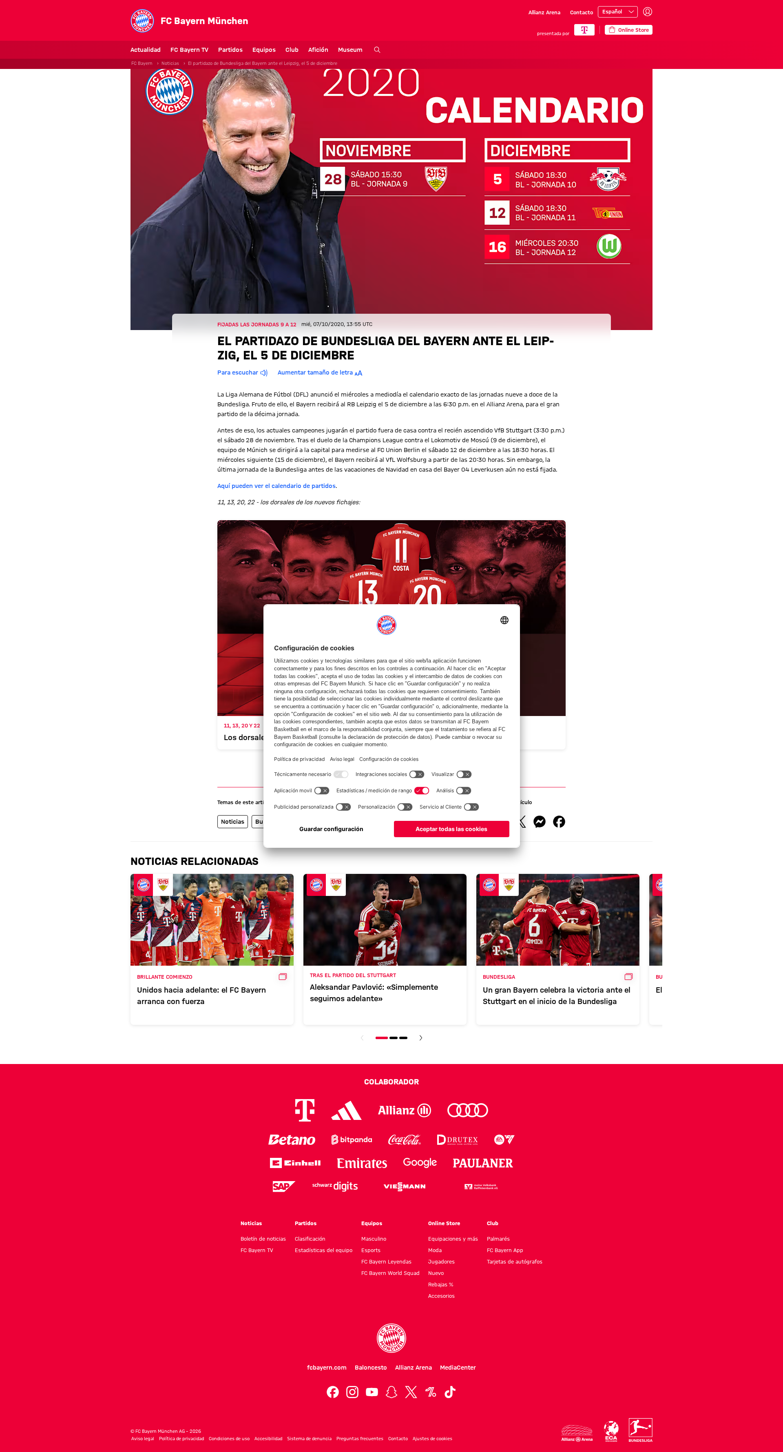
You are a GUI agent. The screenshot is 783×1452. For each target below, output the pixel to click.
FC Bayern (142, 63)
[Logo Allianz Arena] (577, 1433)
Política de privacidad (181, 1438)
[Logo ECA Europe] (611, 1431)
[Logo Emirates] (362, 1163)
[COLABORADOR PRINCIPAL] (584, 29)
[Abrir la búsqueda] (377, 50)
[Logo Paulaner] (483, 1163)
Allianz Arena (544, 12)
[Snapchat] (391, 1392)
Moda (435, 1250)
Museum (350, 50)
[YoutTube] (371, 1392)
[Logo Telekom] (305, 1110)
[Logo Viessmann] (404, 1186)
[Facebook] (332, 1392)
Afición (318, 50)
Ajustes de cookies (432, 1438)
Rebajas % (440, 1284)
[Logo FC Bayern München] (391, 1338)
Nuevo (436, 1273)
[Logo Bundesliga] (640, 1430)
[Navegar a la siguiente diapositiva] (421, 1038)
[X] (411, 1392)
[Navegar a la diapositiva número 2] (393, 1038)
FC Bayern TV (189, 50)
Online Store (444, 1223)
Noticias (170, 63)
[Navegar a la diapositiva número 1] (382, 1038)
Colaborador (391, 1081)
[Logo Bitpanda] (352, 1140)
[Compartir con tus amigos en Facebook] (559, 821)
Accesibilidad (268, 1438)
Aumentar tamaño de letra (315, 372)
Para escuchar (237, 372)
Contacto (581, 12)
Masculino (373, 1238)
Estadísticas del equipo (323, 1250)
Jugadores (441, 1261)
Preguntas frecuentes (359, 1438)
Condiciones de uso (229, 1438)
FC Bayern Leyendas (386, 1261)
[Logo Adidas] (346, 1110)
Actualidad (145, 50)
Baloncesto (371, 1367)
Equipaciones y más (453, 1238)
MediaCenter (458, 1367)
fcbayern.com (327, 1367)
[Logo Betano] (291, 1140)
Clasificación (310, 1238)
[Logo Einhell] (295, 1163)
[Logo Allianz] (404, 1110)
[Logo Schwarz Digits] (335, 1187)
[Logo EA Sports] (504, 1140)
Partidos (230, 50)
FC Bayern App (505, 1250)
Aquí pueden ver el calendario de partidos (276, 486)
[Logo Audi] (467, 1110)
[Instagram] (352, 1392)
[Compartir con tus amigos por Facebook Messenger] (539, 821)
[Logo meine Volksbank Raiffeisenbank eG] (480, 1187)
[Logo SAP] (284, 1186)
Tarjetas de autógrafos (514, 1261)
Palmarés (498, 1238)
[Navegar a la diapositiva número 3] (403, 1038)
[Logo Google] (420, 1163)
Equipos (264, 50)
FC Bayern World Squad (390, 1273)
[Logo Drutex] (457, 1140)
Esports (370, 1250)
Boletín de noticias (263, 1238)
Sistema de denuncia (309, 1438)
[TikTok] (450, 1392)
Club (292, 50)
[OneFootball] (430, 1392)
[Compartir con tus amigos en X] (519, 821)
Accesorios (441, 1296)
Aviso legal (142, 1438)
